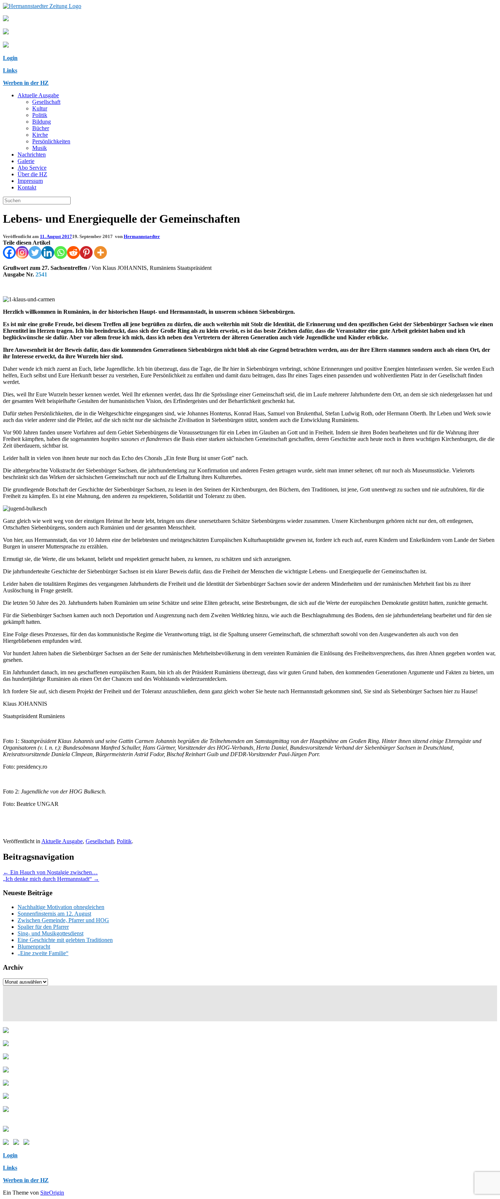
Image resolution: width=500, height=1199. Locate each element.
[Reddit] (73, 252)
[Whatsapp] (60, 252)
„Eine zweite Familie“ (43, 953)
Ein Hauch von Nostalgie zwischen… (50, 872)
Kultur (39, 108)
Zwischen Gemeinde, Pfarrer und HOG (63, 920)
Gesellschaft (46, 102)
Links (10, 70)
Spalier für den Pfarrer (43, 927)
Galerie (26, 161)
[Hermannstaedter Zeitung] (42, 6)
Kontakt (27, 187)
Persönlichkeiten (51, 141)
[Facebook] (9, 252)
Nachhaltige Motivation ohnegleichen (61, 907)
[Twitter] (35, 252)
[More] (100, 252)
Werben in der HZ (26, 83)
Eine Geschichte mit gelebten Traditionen (65, 940)
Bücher (40, 128)
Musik (39, 148)
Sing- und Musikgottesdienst (50, 933)
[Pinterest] (86, 252)
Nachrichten (32, 154)
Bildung (41, 121)
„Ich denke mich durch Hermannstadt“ (51, 879)
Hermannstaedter (142, 236)
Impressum (30, 181)
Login (10, 58)
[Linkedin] (47, 252)
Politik (39, 115)
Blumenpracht (34, 946)
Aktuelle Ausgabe (38, 95)
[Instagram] (22, 252)
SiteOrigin (52, 1192)
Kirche (40, 135)
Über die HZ (32, 174)
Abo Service (32, 168)
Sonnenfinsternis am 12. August (54, 913)
